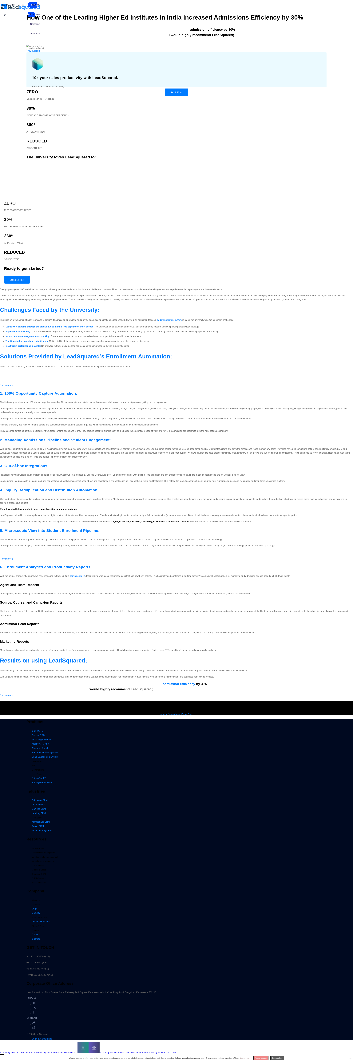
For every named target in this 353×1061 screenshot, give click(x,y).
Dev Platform (38, 770)
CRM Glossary (39, 878)
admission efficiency (179, 684)
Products (35, 5)
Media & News (38, 926)
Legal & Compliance (42, 1039)
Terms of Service (39, 917)
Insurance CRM (39, 804)
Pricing (39, 778)
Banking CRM (39, 809)
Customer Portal (40, 748)
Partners (36, 904)
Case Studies (38, 865)
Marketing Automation (42, 739)
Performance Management (45, 752)
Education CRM (40, 800)
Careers (35, 930)
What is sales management (44, 861)
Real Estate (37, 818)
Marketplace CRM (41, 822)
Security (36, 913)
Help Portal (37, 774)
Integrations (37, 761)
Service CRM (38, 735)
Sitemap (36, 939)
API (33, 765)
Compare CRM (39, 874)
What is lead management (43, 852)
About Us (36, 900)
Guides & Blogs (39, 870)
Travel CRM (38, 826)
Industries (35, 14)
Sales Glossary (39, 882)
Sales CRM (37, 731)
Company (35, 24)
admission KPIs (77, 576)
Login (4, 14)
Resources (35, 33)
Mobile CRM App (40, 744)
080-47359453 (8, 5)
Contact (36, 934)
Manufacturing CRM (42, 830)
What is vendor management (45, 857)
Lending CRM (39, 813)
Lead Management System (45, 757)
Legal (35, 909)
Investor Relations (41, 921)
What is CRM (38, 848)
